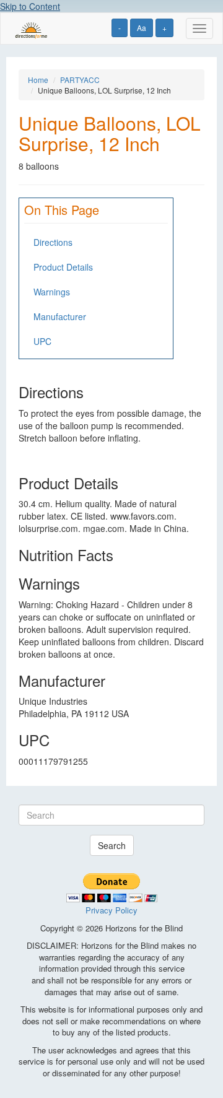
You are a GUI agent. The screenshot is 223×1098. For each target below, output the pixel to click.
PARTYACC (80, 79)
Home (38, 79)
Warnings (51, 291)
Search (112, 845)
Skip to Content (30, 6)
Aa (141, 27)
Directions (52, 242)
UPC (42, 341)
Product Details (63, 267)
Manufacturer (59, 316)
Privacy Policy (111, 910)
